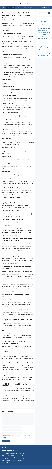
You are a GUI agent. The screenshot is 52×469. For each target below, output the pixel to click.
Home (4, 7)
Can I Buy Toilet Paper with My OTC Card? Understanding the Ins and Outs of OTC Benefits (44, 28)
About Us (24, 7)
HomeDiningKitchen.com (7, 450)
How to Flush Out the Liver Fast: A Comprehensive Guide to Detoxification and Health (44, 53)
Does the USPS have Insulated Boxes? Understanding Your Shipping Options (44, 34)
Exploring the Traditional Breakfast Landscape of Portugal (43, 48)
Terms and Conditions (45, 7)
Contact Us (30, 7)
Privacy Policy (36, 7)
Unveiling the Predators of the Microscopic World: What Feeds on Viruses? (44, 23)
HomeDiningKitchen (23, 467)
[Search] (49, 13)
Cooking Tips (18, 7)
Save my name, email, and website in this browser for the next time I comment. (17, 436)
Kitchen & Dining (11, 7)
